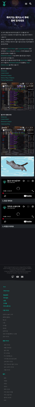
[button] (26, 3)
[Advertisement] (17, 247)
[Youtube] (17, 276)
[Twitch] (13, 276)
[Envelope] (22, 276)
